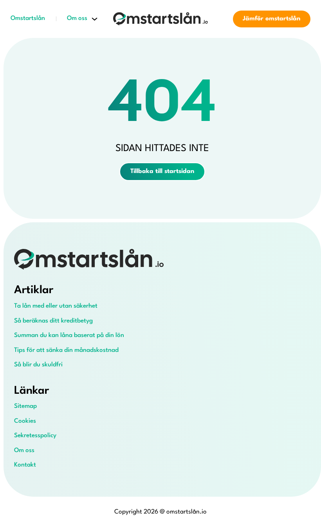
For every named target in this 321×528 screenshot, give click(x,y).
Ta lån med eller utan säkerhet (55, 306)
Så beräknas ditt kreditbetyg (53, 321)
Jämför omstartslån (271, 19)
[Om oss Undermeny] (94, 19)
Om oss (77, 18)
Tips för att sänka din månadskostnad (66, 350)
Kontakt (25, 465)
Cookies (25, 421)
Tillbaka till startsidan (162, 171)
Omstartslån (28, 18)
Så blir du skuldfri (38, 365)
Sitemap (25, 406)
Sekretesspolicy (35, 435)
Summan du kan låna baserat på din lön (69, 335)
